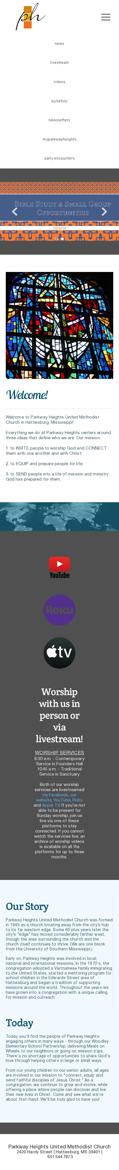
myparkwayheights (59, 139)
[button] (105, 17)
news (59, 43)
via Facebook (55, 795)
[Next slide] (104, 211)
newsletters (59, 120)
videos (59, 82)
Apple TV (51, 805)
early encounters (59, 158)
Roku (77, 800)
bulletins (59, 101)
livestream (59, 62)
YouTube (61, 800)
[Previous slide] (15, 211)
